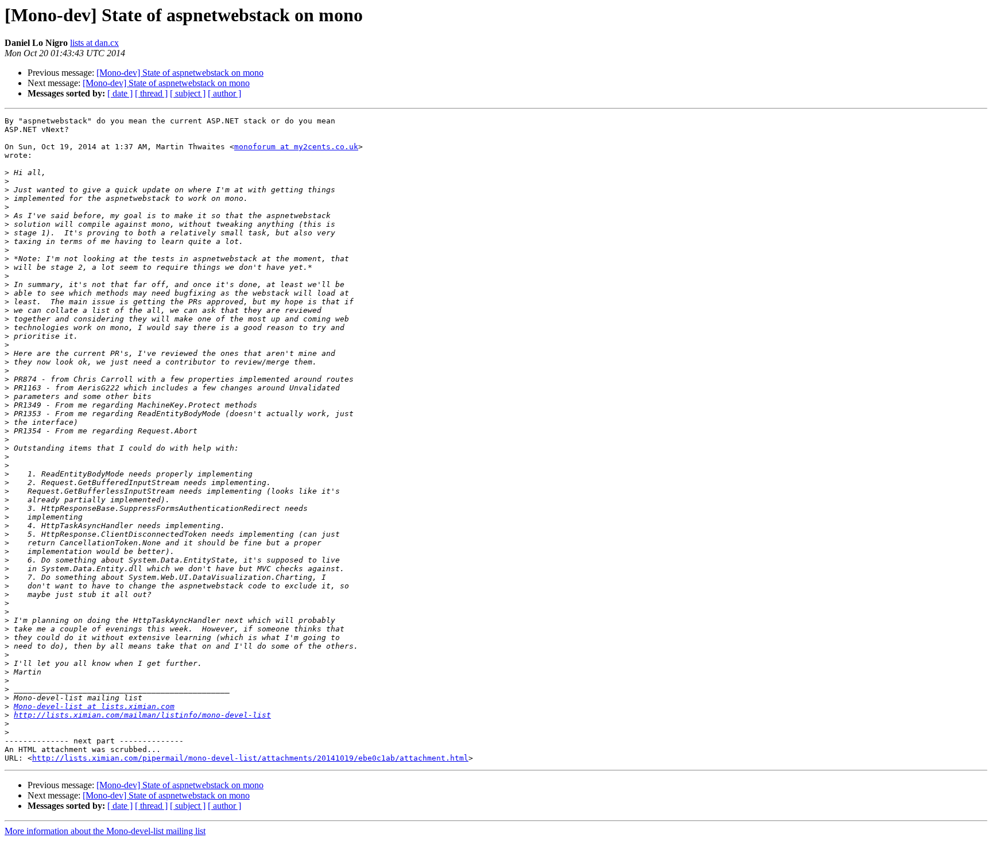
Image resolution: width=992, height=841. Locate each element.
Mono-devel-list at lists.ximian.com (94, 706)
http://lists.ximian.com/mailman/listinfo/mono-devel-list (142, 715)
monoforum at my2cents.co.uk (296, 146)
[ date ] (120, 93)
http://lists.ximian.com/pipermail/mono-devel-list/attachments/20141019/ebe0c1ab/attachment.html (250, 758)
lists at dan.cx (94, 43)
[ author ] (224, 93)
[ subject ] (188, 93)
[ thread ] (151, 93)
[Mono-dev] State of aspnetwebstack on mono (180, 72)
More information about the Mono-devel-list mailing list (105, 831)
